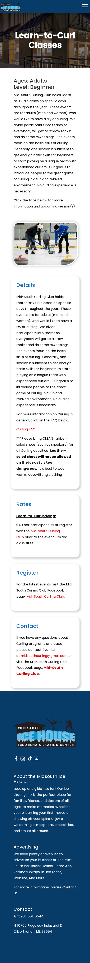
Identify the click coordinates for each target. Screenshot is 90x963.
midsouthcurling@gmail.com (44, 655)
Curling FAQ (26, 429)
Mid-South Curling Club (45, 596)
